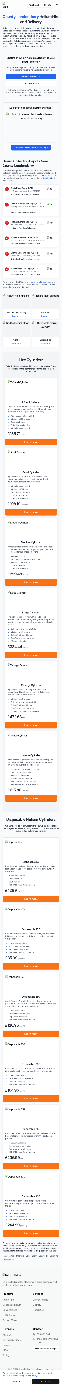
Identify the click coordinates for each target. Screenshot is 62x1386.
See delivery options (33, 95)
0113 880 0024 (44, 1334)
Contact (6, 1345)
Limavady (43, 1256)
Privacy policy (31, 1375)
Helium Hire (8, 1299)
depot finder (48, 178)
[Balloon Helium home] (5, 5)
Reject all (17, 1381)
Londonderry (31, 1256)
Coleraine (54, 1256)
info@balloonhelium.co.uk (47, 1340)
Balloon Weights (10, 1320)
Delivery (37, 1304)
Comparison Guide (31, 83)
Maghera (20, 1256)
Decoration (38, 1310)
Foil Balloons (9, 1315)
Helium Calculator (29, 76)
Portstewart (8, 1260)
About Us (7, 1334)
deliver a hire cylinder (41, 282)
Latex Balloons (10, 1310)
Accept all (45, 1381)
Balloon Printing (40, 1299)
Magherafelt (8, 1256)
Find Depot (34, 5)
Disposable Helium (12, 1304)
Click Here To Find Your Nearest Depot (31, 147)
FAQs (5, 1350)
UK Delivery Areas (12, 1340)
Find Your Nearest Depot (46, 1349)
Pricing (6, 1355)
